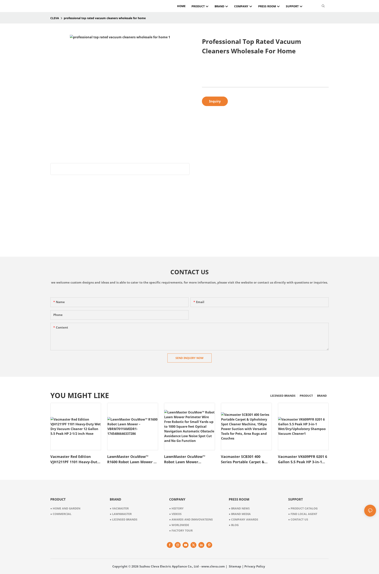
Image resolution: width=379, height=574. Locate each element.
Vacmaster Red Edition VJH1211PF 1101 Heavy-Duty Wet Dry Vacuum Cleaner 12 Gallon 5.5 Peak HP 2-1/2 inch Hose (75, 459)
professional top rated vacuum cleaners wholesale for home (105, 18)
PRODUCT (306, 395)
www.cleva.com (213, 566)
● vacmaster (119, 508)
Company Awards (243, 519)
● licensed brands (123, 519)
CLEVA (54, 18)
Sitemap (235, 566)
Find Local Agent (302, 514)
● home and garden (65, 508)
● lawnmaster (121, 514)
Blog (234, 525)
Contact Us (298, 519)
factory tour (181, 530)
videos (175, 514)
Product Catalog (303, 508)
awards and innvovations (191, 519)
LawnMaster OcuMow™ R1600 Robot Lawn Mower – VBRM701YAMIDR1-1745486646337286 (131, 459)
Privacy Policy (254, 566)
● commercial (60, 514)
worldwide (179, 525)
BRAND (322, 395)
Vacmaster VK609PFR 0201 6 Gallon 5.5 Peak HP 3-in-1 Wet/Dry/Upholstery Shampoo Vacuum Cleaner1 (302, 459)
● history (176, 508)
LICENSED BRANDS (283, 395)
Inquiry (215, 101)
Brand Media (240, 514)
